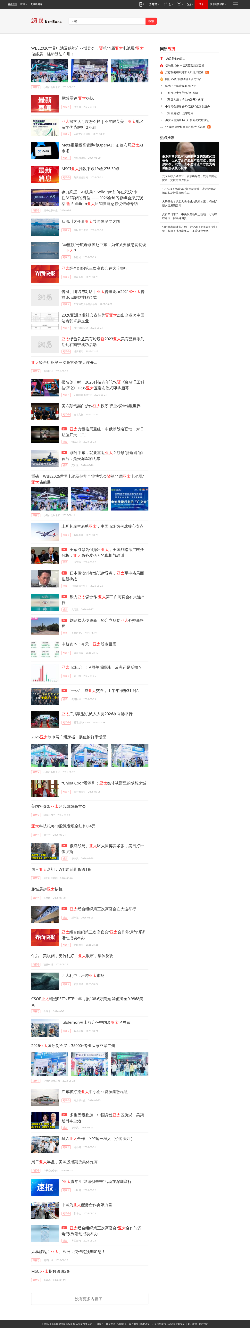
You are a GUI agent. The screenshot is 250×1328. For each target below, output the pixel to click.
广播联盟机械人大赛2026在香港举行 (97, 713)
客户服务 (133, 1324)
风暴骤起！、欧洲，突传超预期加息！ (68, 1251)
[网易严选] (168, 4)
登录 (201, 4)
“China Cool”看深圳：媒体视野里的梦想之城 (104, 783)
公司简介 (99, 1324)
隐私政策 (145, 1324)
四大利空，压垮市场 (83, 975)
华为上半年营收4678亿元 (180, 86)
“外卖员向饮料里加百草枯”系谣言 (185, 127)
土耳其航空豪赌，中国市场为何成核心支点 (103, 526)
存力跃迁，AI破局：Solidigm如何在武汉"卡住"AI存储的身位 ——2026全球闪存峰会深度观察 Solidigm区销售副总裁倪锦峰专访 (102, 197)
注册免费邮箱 (217, 4)
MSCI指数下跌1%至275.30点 (91, 168)
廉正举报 (192, 1324)
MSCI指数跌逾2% (50, 1271)
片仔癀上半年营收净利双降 (181, 93)
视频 (65, 441)
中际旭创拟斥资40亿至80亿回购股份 (187, 106)
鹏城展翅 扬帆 (78, 98)
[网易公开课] (154, 4)
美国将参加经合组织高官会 (58, 806)
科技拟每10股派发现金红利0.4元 (63, 826)
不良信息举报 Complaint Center (168, 1324)
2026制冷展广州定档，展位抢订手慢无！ (70, 737)
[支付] (180, 4)
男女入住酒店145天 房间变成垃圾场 (187, 120)
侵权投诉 (203, 1324)
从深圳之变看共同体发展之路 (91, 221)
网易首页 (12, 4)
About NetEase (84, 1324)
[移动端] (142, 4)
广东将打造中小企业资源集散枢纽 (95, 1091)
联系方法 (110, 1324)
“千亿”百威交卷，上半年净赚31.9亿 (103, 690)
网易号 (35, 87)
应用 (22, 4)
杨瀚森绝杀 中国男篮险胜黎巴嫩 (184, 65)
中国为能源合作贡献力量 (87, 1204)
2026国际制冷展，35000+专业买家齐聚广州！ (75, 1045)
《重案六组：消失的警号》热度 (184, 99)
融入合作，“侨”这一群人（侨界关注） (98, 1138)
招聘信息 (122, 1324)
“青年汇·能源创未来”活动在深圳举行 (97, 1181)
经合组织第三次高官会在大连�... (64, 362)
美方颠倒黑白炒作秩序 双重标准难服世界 (101, 405)
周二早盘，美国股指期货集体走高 (64, 1161)
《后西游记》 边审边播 (179, 113)
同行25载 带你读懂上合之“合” (183, 79)
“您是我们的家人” (175, 58)
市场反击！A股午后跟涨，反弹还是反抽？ (102, 667)
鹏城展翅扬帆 (46, 889)
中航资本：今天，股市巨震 (89, 644)
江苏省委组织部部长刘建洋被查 (184, 72)
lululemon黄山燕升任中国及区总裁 (96, 1022)
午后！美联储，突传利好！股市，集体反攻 (72, 955)
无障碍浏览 (36, 4)
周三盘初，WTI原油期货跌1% (61, 869)
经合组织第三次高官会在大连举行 (95, 268)
